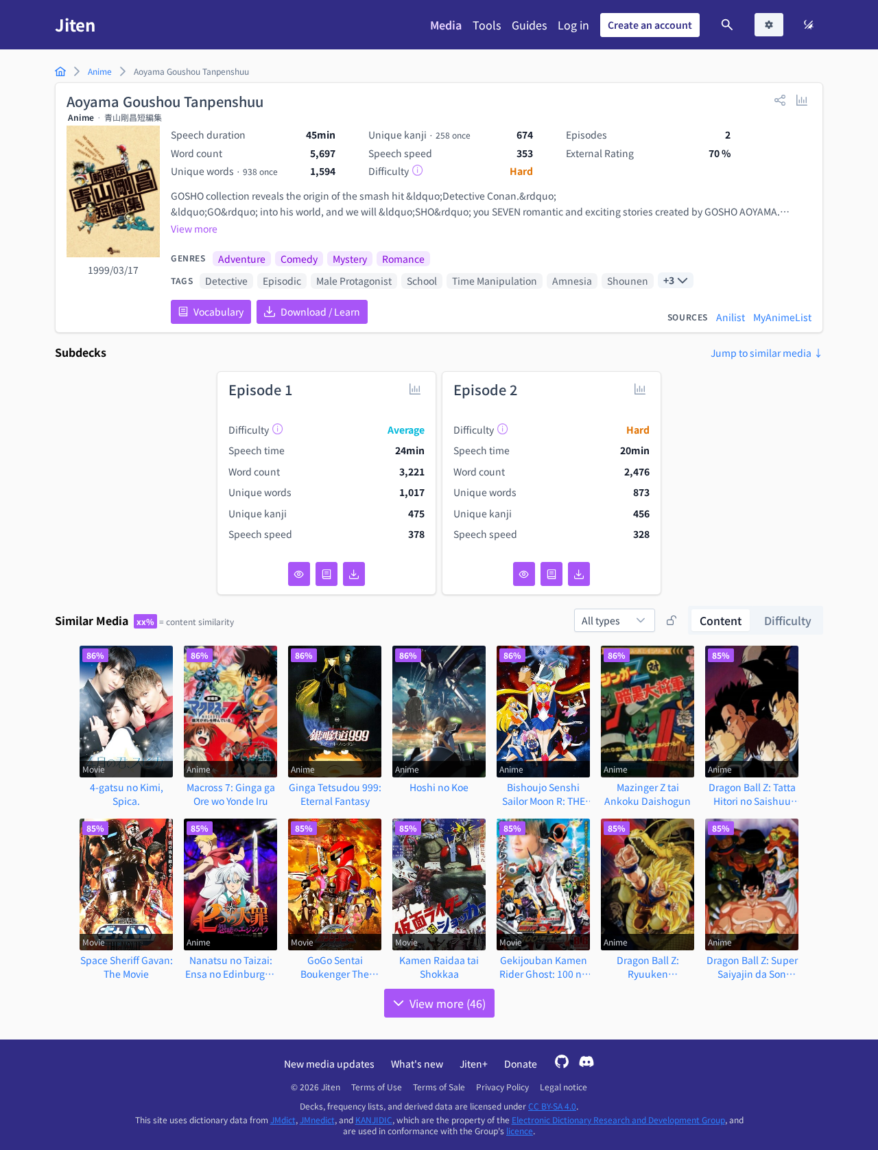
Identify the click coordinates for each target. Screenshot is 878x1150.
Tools (487, 24)
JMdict (283, 1119)
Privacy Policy (502, 1086)
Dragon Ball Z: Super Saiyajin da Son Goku (752, 967)
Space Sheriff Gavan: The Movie (126, 967)
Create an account (650, 25)
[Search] (727, 24)
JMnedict (317, 1119)
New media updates (329, 1063)
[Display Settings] (769, 24)
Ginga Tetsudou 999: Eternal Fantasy (335, 794)
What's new (417, 1063)
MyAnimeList (782, 317)
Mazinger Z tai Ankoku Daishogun (647, 794)
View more (194, 228)
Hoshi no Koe (439, 787)
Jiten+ (474, 1063)
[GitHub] (562, 1063)
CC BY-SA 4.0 (552, 1106)
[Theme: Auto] (808, 24)
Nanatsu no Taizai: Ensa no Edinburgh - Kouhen (230, 967)
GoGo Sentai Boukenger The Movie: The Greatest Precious (335, 967)
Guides (529, 24)
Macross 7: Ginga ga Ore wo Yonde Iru (231, 794)
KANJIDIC (373, 1119)
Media (446, 24)
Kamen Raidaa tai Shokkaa (439, 967)
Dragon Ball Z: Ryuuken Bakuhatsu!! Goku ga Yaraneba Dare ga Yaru (647, 967)
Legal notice (563, 1086)
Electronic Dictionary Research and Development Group (618, 1119)
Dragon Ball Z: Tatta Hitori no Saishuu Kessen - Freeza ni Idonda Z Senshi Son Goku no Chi (752, 794)
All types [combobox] (601, 620)
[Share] (780, 99)
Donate (520, 1063)
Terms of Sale (439, 1086)
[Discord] (586, 1063)
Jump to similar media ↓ (767, 353)
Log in (573, 24)
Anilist (730, 317)
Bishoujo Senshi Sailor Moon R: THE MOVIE (543, 794)
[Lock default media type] (672, 620)
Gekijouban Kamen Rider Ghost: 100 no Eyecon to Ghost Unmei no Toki (543, 967)
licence (519, 1130)
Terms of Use (376, 1086)
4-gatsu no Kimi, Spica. (126, 794)
